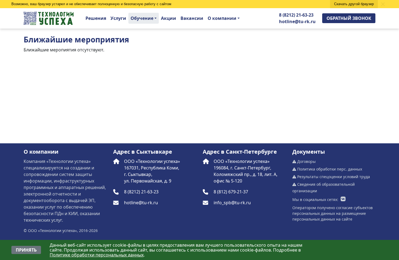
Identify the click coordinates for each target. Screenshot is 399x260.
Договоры (306, 161)
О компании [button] (222, 18)
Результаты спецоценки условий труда (333, 176)
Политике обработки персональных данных (97, 255)
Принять (26, 250)
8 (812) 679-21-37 (231, 192)
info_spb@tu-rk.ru (232, 203)
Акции (168, 18)
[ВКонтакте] (343, 199)
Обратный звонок (349, 18)
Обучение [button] (142, 18)
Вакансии (191, 18)
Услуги (118, 18)
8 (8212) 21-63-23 (296, 15)
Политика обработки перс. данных (329, 169)
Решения (96, 18)
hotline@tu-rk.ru (297, 21)
